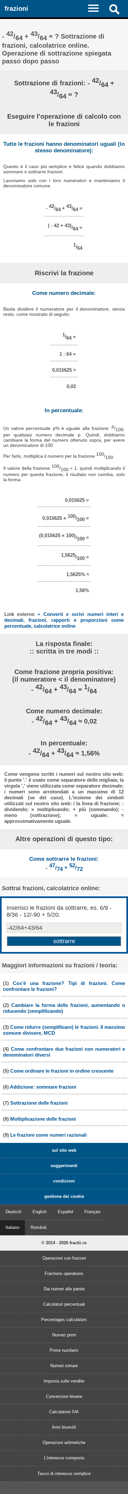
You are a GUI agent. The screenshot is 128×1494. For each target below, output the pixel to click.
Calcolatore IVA (64, 1411)
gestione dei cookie (64, 1196)
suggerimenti (64, 1165)
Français (92, 1211)
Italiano (12, 1227)
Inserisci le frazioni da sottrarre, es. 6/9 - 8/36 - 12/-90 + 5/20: (59, 911)
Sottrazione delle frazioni (39, 1103)
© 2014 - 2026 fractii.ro (64, 1242)
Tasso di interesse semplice (64, 1473)
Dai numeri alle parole (64, 1288)
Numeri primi (64, 1335)
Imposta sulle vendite (64, 1381)
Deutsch (13, 1211)
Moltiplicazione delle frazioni (43, 1119)
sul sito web (64, 1150)
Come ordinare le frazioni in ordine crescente (62, 1071)
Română (38, 1227)
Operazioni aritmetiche (64, 1442)
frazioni (16, 8)
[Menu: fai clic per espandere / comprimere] (96, 8)
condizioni (64, 1181)
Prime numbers (64, 1350)
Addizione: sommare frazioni (43, 1087)
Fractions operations (64, 1273)
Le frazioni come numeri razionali (48, 1135)
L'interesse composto (64, 1457)
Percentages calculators (64, 1319)
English (39, 1211)
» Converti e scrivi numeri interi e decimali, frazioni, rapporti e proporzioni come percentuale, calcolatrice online (64, 620)
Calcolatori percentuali (64, 1304)
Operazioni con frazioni (64, 1258)
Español (65, 1211)
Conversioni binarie (64, 1396)
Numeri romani (64, 1365)
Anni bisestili (64, 1427)
